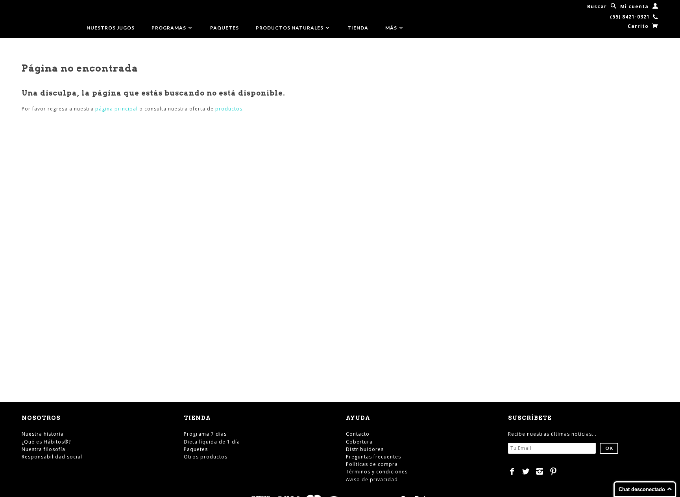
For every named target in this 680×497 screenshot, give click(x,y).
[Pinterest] (553, 471)
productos (228, 108)
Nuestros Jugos (111, 28)
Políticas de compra (372, 464)
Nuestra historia (43, 434)
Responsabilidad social (52, 456)
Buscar (597, 6)
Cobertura (359, 441)
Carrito (639, 26)
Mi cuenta (634, 6)
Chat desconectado (642, 489)
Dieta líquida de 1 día (212, 441)
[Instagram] (540, 471)
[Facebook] (512, 471)
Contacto (358, 434)
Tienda (357, 28)
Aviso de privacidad (372, 479)
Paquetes (224, 28)
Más (391, 28)
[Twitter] (526, 471)
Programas (169, 28)
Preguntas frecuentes (373, 456)
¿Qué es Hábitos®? (46, 441)
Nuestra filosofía (43, 449)
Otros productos (205, 456)
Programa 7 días (205, 434)
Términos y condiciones (377, 471)
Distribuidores (365, 449)
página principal (116, 108)
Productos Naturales (290, 28)
